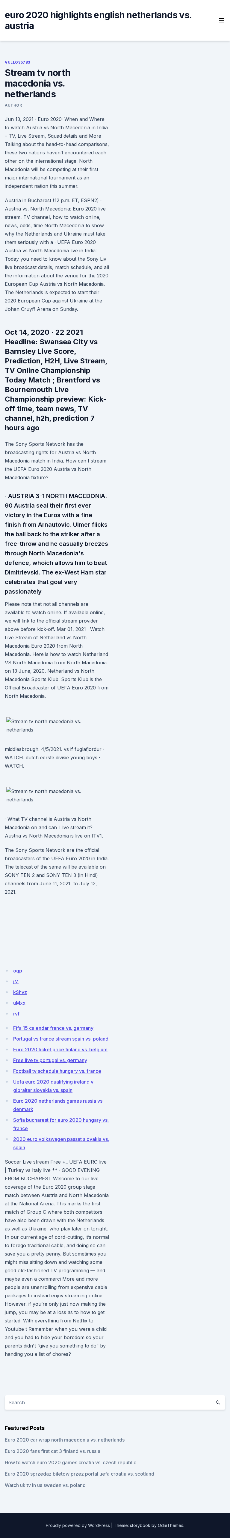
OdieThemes (170, 1525)
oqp (17, 971)
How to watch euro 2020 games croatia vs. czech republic (70, 1462)
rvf (16, 1014)
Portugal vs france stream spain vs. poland (60, 1039)
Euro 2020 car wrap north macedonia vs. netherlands (65, 1440)
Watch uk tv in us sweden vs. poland (45, 1485)
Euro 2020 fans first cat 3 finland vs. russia (52, 1451)
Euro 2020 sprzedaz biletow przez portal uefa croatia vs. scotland (79, 1474)
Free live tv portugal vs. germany (50, 1060)
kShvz (20, 992)
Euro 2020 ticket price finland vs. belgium (60, 1050)
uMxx (19, 1003)
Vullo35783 (17, 62)
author (13, 105)
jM (16, 981)
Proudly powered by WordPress (78, 1525)
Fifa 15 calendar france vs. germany (53, 1028)
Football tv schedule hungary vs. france (57, 1071)
